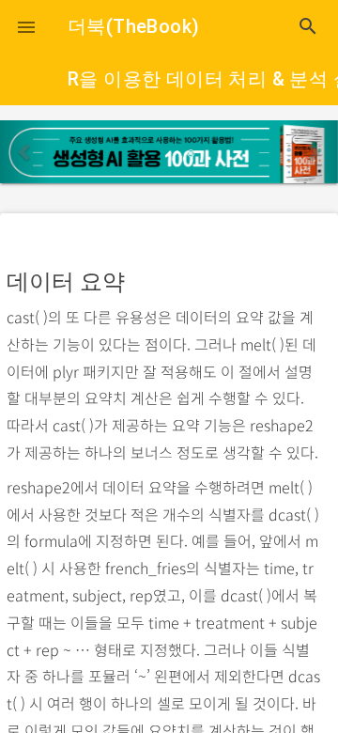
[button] (26, 26)
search (308, 26)
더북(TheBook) (133, 26)
